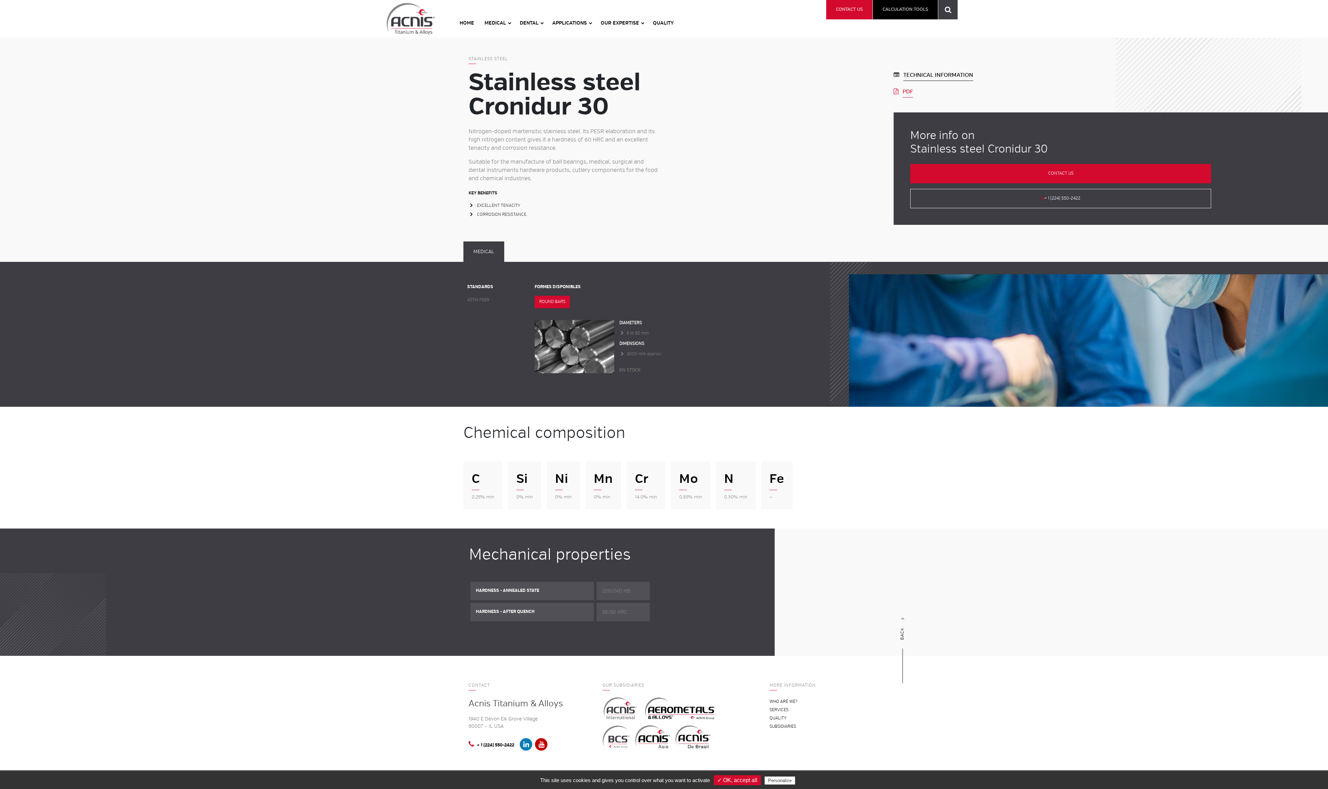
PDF (908, 91)
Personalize (780, 780)
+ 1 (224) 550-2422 (1062, 198)
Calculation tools (905, 9)
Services (778, 710)
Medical (495, 23)
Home (467, 23)
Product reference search (948, 9)
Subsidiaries (782, 726)
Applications (569, 23)
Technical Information (938, 75)
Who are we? (783, 701)
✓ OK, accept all (737, 780)
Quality (663, 23)
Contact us (849, 9)
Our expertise (620, 23)
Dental (529, 23)
